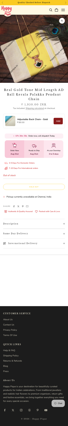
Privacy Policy (10, 329)
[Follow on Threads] (29, 410)
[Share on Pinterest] (23, 206)
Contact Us (8, 324)
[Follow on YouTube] (45, 410)
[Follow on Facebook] (4, 410)
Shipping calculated (35, 108)
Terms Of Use (10, 335)
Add (58, 121)
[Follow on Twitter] (13, 410)
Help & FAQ (9, 350)
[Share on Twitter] (18, 206)
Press (6, 371)
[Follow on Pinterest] (37, 410)
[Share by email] (27, 206)
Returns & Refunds (12, 360)
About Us (8, 319)
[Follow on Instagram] (21, 410)
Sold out (34, 187)
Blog (5, 366)
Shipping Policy (11, 355)
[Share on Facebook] (14, 206)
